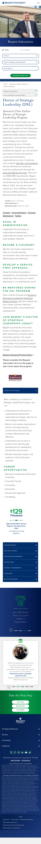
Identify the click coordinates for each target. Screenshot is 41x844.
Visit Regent (20, 710)
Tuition (18, 216)
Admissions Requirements (13, 556)
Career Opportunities (12, 390)
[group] (20, 609)
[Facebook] (15, 752)
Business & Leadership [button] (10, 91)
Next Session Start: (11, 206)
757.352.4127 (26, 760)
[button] (20, 390)
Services (5, 734)
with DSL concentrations (27, 163)
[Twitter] (11, 752)
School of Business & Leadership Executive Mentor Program (19, 298)
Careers (6, 212)
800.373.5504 (15, 760)
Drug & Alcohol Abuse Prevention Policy (13, 825)
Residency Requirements (12, 568)
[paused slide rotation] (11, 630)
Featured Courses (10, 551)
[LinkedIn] (22, 752)
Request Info (20, 706)
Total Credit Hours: (11, 203)
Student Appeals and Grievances (11, 828)
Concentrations (19, 212)
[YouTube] (26, 752)
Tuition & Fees (9, 562)
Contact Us (6, 746)
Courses (31, 212)
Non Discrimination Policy (26, 819)
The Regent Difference (10, 729)
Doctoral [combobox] (6, 56)
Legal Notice (6, 819)
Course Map (8, 573)
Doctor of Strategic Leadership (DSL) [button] (14, 95)
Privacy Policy (14, 819)
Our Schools (6, 740)
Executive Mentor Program (15, 173)
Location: (8, 201)
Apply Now (20, 702)
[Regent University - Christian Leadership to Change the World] (20, 720)
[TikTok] (29, 752)
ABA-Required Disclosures (10, 822)
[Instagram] (18, 752)
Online (7, 50)
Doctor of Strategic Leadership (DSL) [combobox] (14, 62)
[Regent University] (14, 3)
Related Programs (11, 579)
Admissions (8, 216)
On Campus (26, 50)
